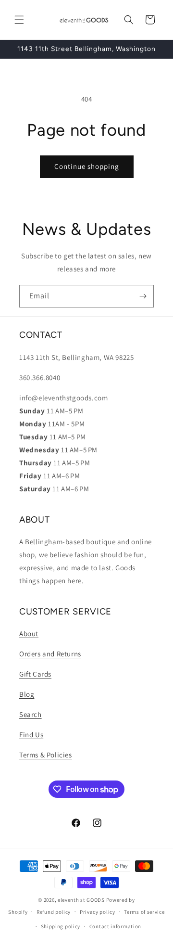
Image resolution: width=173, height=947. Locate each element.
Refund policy (54, 912)
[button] (19, 19)
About (28, 633)
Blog (26, 694)
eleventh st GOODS (81, 899)
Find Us (31, 734)
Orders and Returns (50, 653)
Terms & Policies (45, 754)
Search (30, 714)
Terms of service (144, 912)
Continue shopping (86, 166)
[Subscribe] (142, 296)
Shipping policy (61, 926)
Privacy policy (97, 912)
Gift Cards (35, 673)
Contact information (115, 926)
